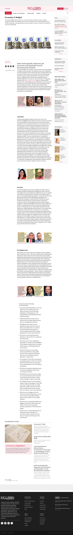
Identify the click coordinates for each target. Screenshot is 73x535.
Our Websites (8, 8)
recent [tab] (57, 497)
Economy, (7, 62)
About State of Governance (28, 520)
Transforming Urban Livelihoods (59, 51)
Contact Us (42, 518)
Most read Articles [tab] (65, 497)
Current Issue (30, 13)
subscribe (60, 8)
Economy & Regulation (15, 446)
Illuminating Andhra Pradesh (59, 69)
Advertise (42, 524)
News (26, 509)
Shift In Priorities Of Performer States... (62, 508)
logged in (10, 480)
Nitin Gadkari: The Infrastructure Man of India (60, 81)
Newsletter (42, 522)
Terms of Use (4, 532)
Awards (26, 525)
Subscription (43, 520)
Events (44, 13)
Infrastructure (43, 507)
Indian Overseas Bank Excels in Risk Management (61, 47)
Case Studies (28, 503)
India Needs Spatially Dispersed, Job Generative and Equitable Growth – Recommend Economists (42, 468)
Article (10, 62)
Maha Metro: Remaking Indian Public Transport (60, 62)
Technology (42, 509)
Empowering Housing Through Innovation (59, 43)
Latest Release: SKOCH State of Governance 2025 (60, 21)
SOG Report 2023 (58, 94)
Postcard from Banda (59, 65)
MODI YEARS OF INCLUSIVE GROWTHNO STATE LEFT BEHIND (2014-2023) (60, 116)
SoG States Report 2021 (59, 106)
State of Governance (19, 13)
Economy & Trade (39, 424)
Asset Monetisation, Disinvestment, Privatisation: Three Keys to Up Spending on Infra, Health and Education (42, 450)
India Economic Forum (30, 80)
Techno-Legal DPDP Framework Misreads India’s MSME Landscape (61, 32)
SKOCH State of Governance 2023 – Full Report (60, 91)
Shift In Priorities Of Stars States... (61, 504)
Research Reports (29, 507)
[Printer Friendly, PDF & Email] (10, 70)
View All (61, 35)
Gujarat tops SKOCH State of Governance (63, 501)
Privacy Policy (11, 532)
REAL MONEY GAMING (61, 26)
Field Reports (27, 505)
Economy (42, 501)
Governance (43, 505)
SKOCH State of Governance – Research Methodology (60, 102)
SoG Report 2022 (58, 105)
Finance (41, 503)
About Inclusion (28, 518)
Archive (38, 13)
